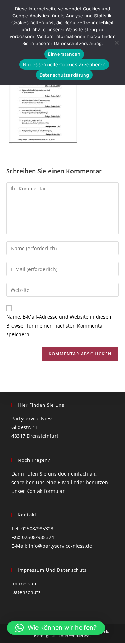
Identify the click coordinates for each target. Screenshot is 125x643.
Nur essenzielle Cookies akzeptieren (64, 64)
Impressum (24, 583)
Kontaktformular (45, 491)
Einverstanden (64, 54)
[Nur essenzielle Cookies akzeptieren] (116, 42)
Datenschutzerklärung (64, 75)
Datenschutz (26, 592)
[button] (56, 628)
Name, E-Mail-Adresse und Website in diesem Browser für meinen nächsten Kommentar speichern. (59, 325)
